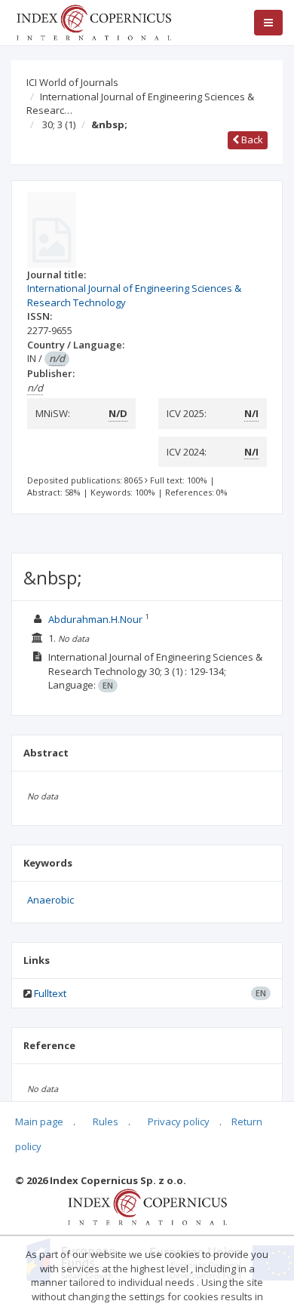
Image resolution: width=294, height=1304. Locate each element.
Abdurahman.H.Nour (96, 619)
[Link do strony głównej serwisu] (93, 21)
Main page (39, 1121)
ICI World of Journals (72, 82)
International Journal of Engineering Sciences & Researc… (140, 104)
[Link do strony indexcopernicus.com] (147, 1206)
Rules (105, 1121)
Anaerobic (50, 900)
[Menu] (268, 22)
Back (251, 139)
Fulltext (50, 993)
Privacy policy (179, 1121)
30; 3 (58, 124)
